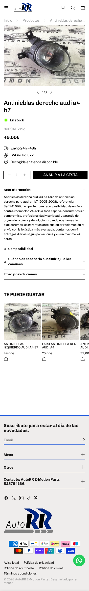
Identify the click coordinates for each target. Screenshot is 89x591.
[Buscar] (72, 7)
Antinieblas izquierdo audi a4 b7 (21, 345)
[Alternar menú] (6, 7)
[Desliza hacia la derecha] (51, 92)
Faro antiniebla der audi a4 (59, 345)
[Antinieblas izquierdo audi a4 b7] (22, 321)
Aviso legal (11, 562)
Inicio (8, 20)
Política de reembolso (19, 568)
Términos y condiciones (20, 573)
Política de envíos (51, 568)
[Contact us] (79, 560)
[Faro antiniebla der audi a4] (60, 321)
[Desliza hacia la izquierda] (38, 92)
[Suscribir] (84, 439)
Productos (31, 20)
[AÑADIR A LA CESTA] (6, 359)
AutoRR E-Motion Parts (31, 579)
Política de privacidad (39, 562)
